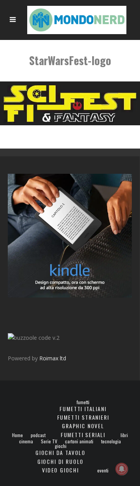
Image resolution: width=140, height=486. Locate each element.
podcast (38, 435)
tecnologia (111, 441)
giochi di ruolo (60, 461)
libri (124, 435)
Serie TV (49, 441)
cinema (26, 441)
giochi (60, 446)
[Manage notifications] (122, 469)
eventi (102, 470)
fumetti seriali (83, 435)
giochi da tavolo (60, 452)
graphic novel (83, 426)
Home (17, 435)
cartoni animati (79, 441)
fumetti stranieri (83, 417)
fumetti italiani (83, 409)
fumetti (83, 402)
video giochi (60, 470)
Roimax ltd (52, 358)
